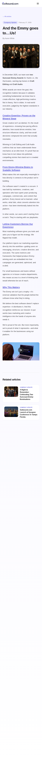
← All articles (7, 16)
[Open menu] (38, 4)
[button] (21, 350)
